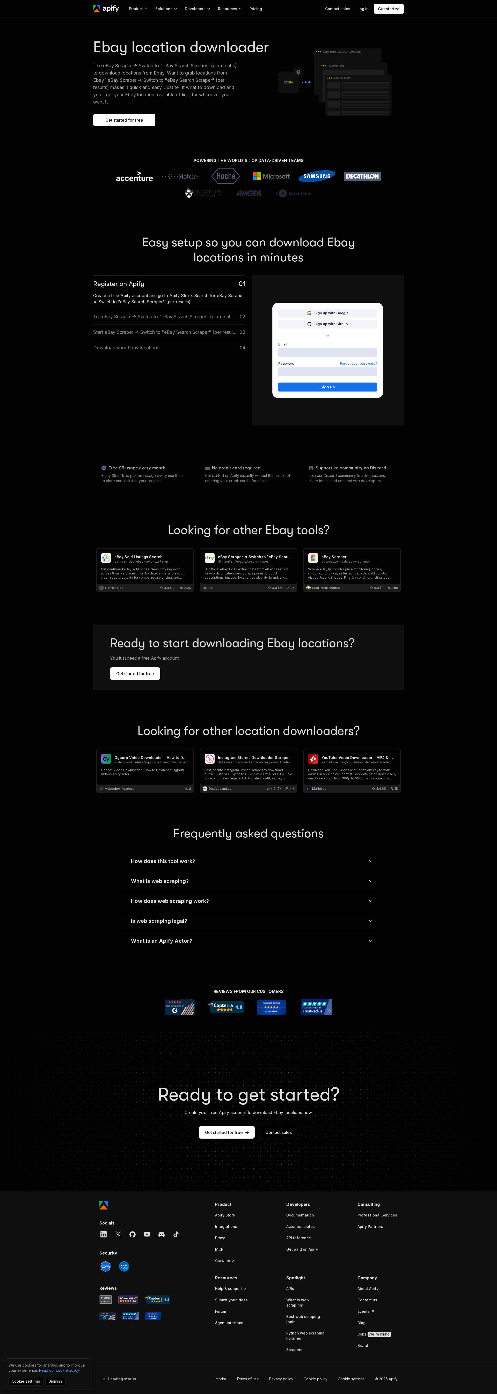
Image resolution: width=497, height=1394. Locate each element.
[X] (118, 1234)
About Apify (367, 1288)
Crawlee (222, 1260)
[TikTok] (176, 1234)
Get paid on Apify (302, 1249)
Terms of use (247, 1379)
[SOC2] (124, 1266)
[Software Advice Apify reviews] (128, 1299)
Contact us (367, 1300)
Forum (220, 1311)
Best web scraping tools (303, 1319)
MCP (219, 1249)
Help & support (228, 1288)
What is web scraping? (297, 1302)
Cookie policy (315, 1379)
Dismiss (55, 1381)
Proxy (220, 1238)
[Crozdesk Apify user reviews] (153, 1316)
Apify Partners (370, 1226)
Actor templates (300, 1226)
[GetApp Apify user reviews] (105, 1299)
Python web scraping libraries (305, 1335)
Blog (361, 1323)
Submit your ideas (231, 1300)
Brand (362, 1345)
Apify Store (225, 1215)
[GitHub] (132, 1234)
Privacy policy (281, 1379)
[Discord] (161, 1234)
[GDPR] (105, 1266)
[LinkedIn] (103, 1234)
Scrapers (294, 1349)
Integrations (226, 1226)
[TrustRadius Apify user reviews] (130, 1316)
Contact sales (278, 1132)
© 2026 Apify (386, 1379)
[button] (235, 1204)
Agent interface (229, 1323)
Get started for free (124, 120)
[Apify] (106, 8)
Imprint (220, 1379)
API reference (298, 1238)
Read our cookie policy (59, 1370)
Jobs (373, 1334)
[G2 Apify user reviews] (107, 1316)
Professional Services (377, 1215)
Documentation (300, 1215)
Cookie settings (351, 1379)
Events (363, 1311)
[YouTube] (147, 1234)
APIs (290, 1288)
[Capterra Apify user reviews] (157, 1299)
